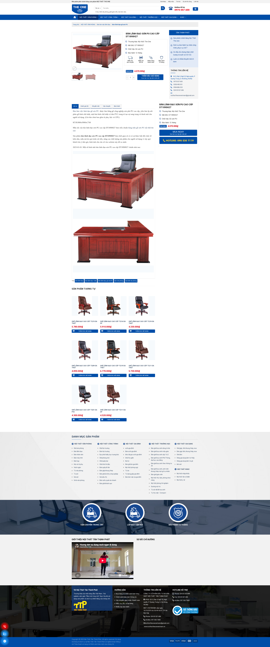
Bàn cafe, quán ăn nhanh (108, 480)
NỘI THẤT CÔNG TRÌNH (109, 17)
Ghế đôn (179, 454)
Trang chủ (76, 24)
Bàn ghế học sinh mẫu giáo (160, 451)
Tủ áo (127, 470)
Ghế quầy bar (104, 461)
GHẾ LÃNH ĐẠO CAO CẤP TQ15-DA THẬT (84, 322)
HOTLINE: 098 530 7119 (179, 140)
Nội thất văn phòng (131, 281)
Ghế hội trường (104, 448)
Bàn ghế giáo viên (157, 474)
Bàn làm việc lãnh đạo (103, 24)
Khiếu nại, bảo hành (122, 607)
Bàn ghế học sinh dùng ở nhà (160, 448)
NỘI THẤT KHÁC (183, 469)
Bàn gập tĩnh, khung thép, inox (187, 451)
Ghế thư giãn (129, 458)
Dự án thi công (187, 1)
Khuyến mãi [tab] (95, 106)
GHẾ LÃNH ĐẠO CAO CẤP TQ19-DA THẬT (113, 367)
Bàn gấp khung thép (106, 470)
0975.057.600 (178, 81)
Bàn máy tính (78, 458)
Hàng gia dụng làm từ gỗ (185, 461)
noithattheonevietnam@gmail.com (182, 95)
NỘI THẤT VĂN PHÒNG (88, 17)
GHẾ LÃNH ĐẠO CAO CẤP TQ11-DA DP (113, 411)
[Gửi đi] (163, 8)
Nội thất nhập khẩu (183, 473)
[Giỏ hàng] (195, 9)
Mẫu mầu (171, 1)
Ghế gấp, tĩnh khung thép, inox (187, 448)
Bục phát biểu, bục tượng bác (109, 454)
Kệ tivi (127, 461)
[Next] (119, 51)
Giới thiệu (163, 1)
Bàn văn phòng (119, 281)
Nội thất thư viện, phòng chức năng (161, 479)
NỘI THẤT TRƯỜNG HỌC (149, 17)
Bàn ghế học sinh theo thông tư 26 (161, 465)
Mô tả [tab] (75, 106)
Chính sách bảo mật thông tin (126, 597)
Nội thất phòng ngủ (131, 467)
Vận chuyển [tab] (106, 106)
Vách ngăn (77, 467)
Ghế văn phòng (79, 448)
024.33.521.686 (178, 90)
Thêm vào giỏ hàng (150, 76)
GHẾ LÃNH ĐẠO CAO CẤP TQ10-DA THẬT (141, 322)
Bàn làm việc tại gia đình (133, 477)
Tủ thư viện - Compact (158, 493)
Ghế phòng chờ (104, 458)
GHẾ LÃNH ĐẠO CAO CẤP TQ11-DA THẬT (141, 367)
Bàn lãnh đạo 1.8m (90, 281)
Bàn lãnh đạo (79, 281)
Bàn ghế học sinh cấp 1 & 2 (160, 454)
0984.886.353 (178, 87)
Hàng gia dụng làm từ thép (185, 458)
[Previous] (75, 51)
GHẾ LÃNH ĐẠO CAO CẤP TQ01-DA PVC (84, 411)
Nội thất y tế (181, 480)
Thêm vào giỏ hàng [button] (85, 331)
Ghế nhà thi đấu (105, 464)
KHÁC (182, 17)
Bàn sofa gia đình (131, 451)
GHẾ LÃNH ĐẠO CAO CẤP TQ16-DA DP (113, 322)
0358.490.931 (178, 84)
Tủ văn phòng (78, 470)
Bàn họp (76, 461)
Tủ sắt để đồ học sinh (158, 490)
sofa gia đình (129, 448)
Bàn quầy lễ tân (105, 467)
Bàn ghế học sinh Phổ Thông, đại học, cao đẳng (160, 459)
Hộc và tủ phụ (78, 464)
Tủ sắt (76, 474)
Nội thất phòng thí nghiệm (159, 483)
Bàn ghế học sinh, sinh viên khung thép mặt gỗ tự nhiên (160, 470)
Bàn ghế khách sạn (106, 483)
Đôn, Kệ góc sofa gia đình (133, 454)
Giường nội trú (155, 486)
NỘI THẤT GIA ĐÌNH (128, 17)
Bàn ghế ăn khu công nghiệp (109, 474)
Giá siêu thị (103, 477)
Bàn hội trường (104, 451)
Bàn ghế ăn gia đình (131, 464)
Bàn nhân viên (78, 454)
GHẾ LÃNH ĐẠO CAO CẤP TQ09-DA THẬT (84, 367)
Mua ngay (178, 133)
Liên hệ (196, 1)
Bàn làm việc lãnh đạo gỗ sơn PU (86, 111)
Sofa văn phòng (79, 480)
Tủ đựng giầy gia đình (132, 474)
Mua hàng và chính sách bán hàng (127, 594)
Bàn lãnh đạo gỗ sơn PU (120, 24)
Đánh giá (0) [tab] (84, 106)
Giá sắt (76, 477)
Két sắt (179, 464)
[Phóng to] (74, 68)
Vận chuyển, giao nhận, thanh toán (128, 600)
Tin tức (178, 1)
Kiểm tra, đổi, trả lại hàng (124, 603)
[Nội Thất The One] (81, 9)
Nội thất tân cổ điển (183, 477)
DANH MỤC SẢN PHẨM (85, 436)
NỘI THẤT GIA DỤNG (169, 17)
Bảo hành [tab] (117, 106)
